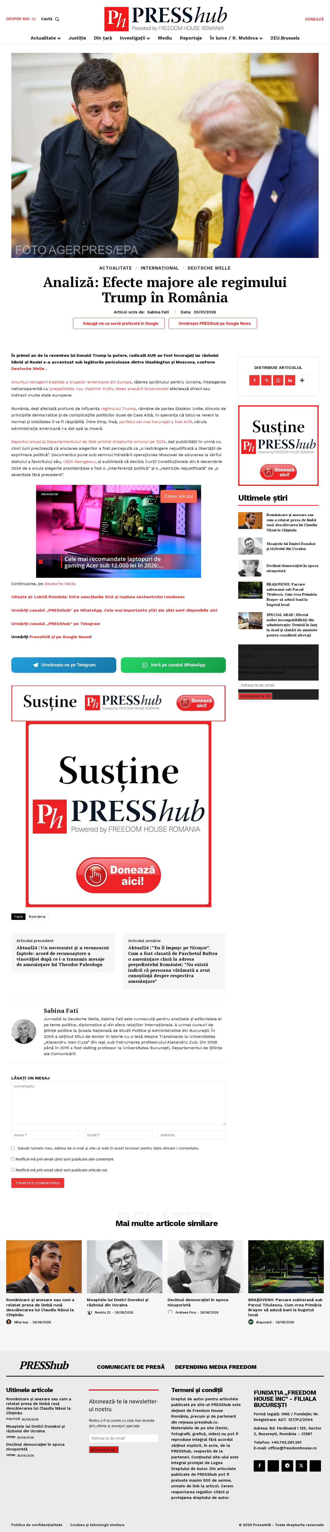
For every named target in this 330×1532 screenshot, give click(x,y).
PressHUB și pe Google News (59, 636)
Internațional (160, 268)
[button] (51, 19)
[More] (302, 380)
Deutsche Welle (209, 268)
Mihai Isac (21, 1322)
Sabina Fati (158, 312)
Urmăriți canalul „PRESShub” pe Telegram (55, 623)
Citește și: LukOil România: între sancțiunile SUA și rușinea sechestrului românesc (98, 596)
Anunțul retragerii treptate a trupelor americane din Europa (71, 382)
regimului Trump (118, 408)
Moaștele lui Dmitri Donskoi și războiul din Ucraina (291, 546)
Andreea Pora (185, 1312)
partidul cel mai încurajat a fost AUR (155, 421)
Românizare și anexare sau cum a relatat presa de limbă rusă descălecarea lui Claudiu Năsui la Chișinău (292, 522)
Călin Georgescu (79, 461)
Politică (13, 1419)
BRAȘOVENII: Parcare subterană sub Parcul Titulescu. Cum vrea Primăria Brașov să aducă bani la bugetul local (292, 594)
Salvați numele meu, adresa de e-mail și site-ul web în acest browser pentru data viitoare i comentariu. (108, 1148)
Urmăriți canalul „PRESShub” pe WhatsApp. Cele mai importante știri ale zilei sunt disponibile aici (114, 610)
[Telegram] (287, 1466)
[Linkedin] (290, 380)
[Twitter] (266, 380)
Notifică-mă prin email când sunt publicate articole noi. (62, 1170)
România (37, 916)
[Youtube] (315, 1466)
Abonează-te (252, 696)
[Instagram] (273, 1466)
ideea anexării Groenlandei (142, 388)
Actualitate (115, 268)
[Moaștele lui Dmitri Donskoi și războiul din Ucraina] (250, 546)
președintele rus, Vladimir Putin (81, 388)
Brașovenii (263, 1322)
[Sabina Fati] (23, 1031)
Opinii (10, 1437)
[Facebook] (254, 380)
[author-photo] (9, 1322)
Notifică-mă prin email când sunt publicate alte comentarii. (65, 1159)
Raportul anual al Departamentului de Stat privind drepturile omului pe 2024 (88, 441)
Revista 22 (103, 1312)
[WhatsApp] (278, 380)
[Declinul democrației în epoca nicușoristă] (250, 568)
